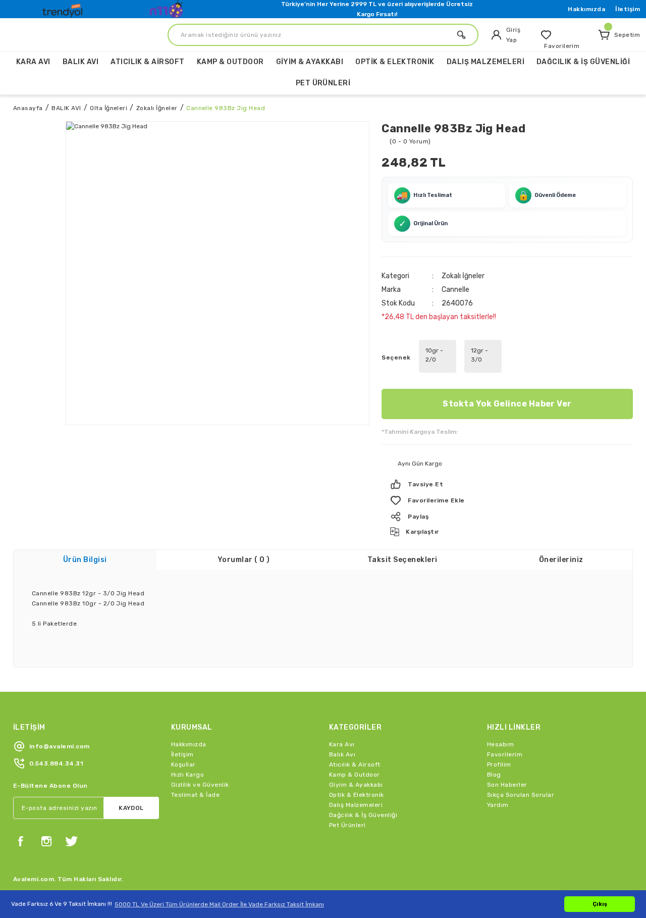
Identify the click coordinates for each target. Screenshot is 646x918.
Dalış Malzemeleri (356, 804)
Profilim (499, 764)
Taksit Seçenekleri (402, 559)
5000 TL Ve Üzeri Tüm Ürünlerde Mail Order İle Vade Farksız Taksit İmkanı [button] (219, 904)
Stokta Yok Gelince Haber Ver (507, 404)
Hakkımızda (586, 9)
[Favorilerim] (564, 35)
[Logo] (63, 8)
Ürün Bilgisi (85, 559)
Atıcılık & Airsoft (355, 764)
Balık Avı (342, 754)
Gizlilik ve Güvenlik (200, 784)
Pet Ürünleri (347, 825)
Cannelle (455, 289)
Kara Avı (342, 744)
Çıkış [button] (600, 904)
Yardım (498, 804)
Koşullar (183, 764)
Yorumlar (244, 559)
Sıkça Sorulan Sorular (520, 794)
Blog (494, 774)
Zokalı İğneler (463, 276)
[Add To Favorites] (507, 500)
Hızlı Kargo (187, 774)
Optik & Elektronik (356, 794)
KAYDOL (131, 807)
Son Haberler (507, 784)
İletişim (627, 9)
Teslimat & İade (195, 794)
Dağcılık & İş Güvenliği (363, 815)
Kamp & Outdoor (354, 774)
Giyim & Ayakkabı (356, 784)
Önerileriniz (561, 559)
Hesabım (500, 744)
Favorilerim (504, 754)
